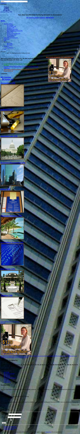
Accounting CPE (11, 26)
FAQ (5, 40)
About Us (6, 46)
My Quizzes (7, 375)
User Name (5, 414)
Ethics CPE (10, 32)
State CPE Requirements (11, 37)
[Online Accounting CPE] (6, 12)
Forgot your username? (10, 428)
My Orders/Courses (9, 373)
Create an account (9, 429)
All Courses (10, 25)
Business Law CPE (12, 29)
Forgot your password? (10, 426)
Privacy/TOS (7, 382)
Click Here (48, 432)
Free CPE (6, 39)
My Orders (10, 44)
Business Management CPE (15, 30)
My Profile (9, 43)
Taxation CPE (11, 36)
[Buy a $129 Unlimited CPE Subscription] (59, 81)
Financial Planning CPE (13, 33)
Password (4, 417)
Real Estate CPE (11, 35)
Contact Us (10, 47)
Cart (5, 49)
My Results (7, 376)
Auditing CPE (10, 28)
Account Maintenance (10, 378)
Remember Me (6, 420)
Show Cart (3, 3)
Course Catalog (8, 23)
